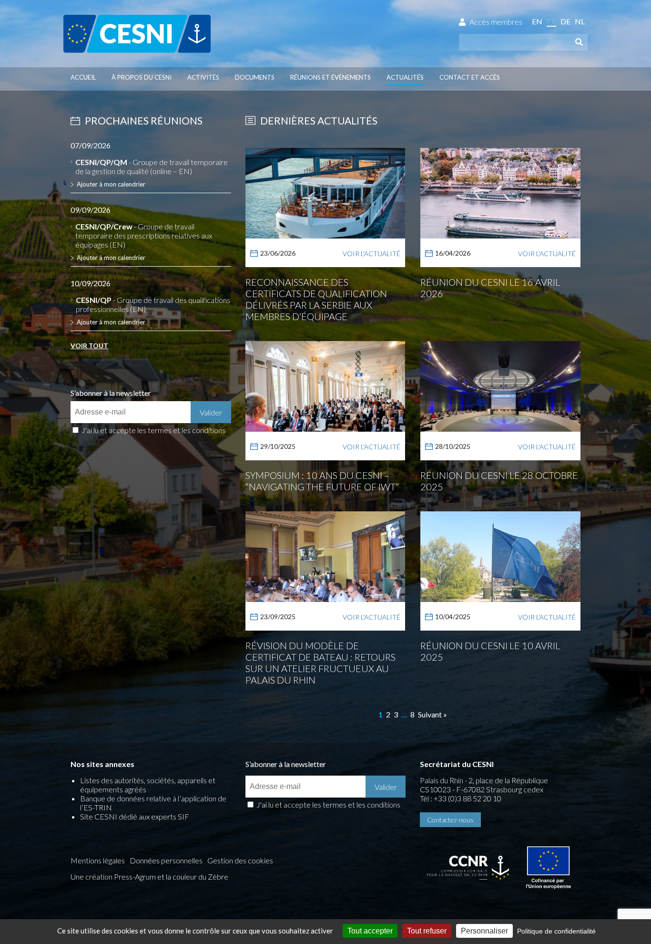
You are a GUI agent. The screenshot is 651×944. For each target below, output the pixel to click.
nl (580, 21)
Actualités (405, 77)
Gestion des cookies (240, 860)
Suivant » (432, 714)
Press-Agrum (135, 876)
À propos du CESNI (142, 77)
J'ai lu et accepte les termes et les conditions (153, 430)
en (537, 21)
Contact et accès (469, 77)
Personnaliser (484, 931)
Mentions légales (98, 860)
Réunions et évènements (330, 77)
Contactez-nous (450, 820)
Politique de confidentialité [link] (556, 931)
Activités (203, 77)
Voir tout (89, 346)
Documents (255, 77)
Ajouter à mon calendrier (111, 184)
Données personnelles (166, 860)
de (565, 21)
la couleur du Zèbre (197, 876)
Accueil (83, 77)
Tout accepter (370, 931)
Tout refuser (427, 931)
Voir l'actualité (371, 253)
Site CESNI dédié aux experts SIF (134, 816)
